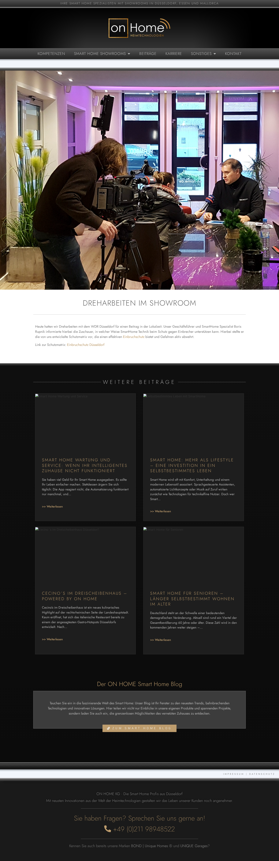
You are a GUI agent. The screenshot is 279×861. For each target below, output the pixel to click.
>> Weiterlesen (52, 506)
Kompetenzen (51, 53)
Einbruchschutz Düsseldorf (85, 344)
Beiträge (148, 53)
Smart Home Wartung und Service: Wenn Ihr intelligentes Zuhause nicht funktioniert (85, 465)
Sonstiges (201, 53)
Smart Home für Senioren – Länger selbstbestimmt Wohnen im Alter (192, 598)
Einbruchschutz (133, 336)
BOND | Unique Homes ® (151, 846)
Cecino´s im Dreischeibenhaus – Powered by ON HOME (84, 596)
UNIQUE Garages (194, 846)
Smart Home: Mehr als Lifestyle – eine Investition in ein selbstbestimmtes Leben (192, 465)
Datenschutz (262, 774)
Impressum (233, 774)
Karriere (174, 53)
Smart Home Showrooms (100, 53)
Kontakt (233, 53)
